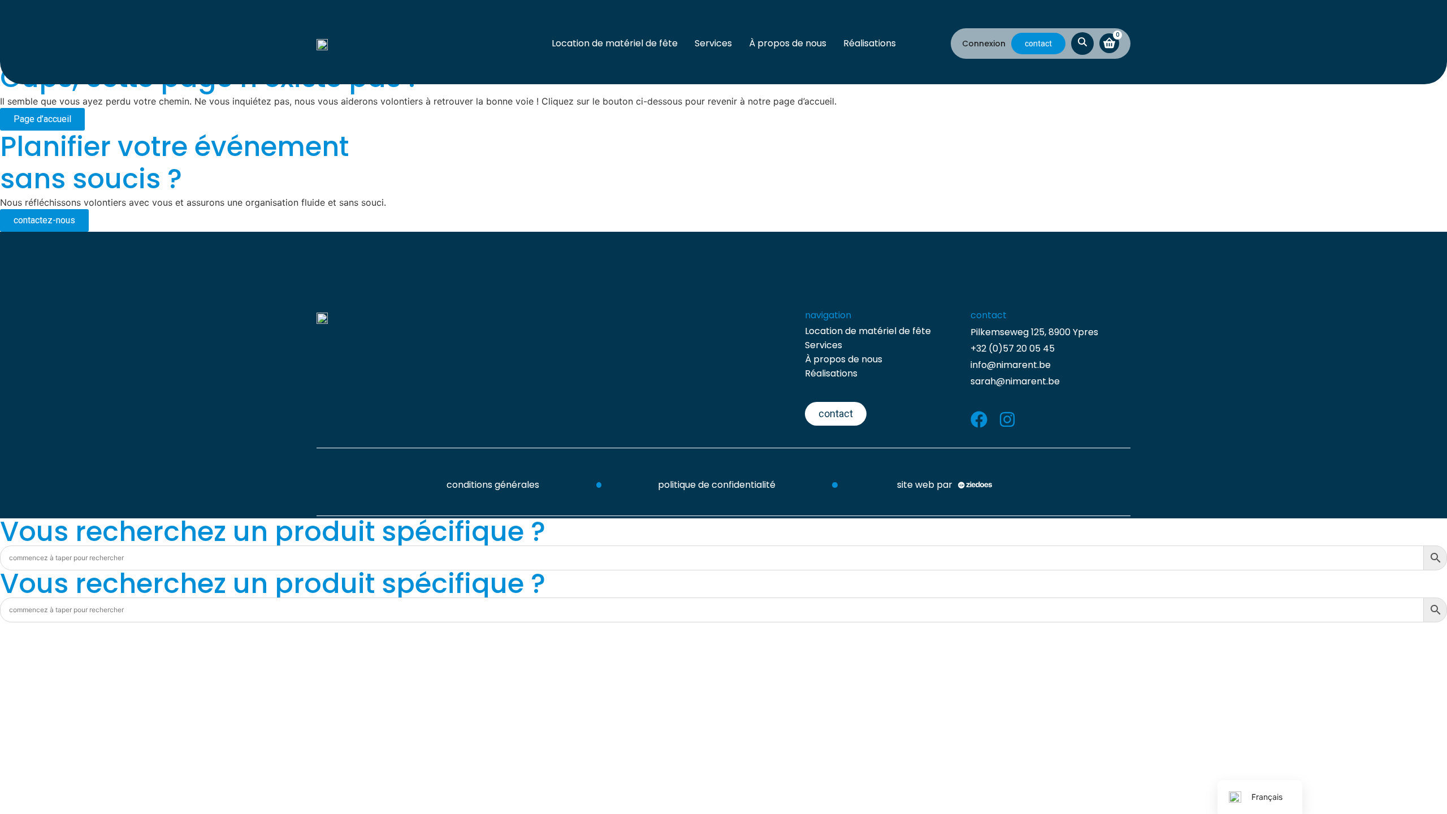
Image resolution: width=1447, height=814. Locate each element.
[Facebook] (979, 419)
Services (713, 43)
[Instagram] (1007, 419)
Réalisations (869, 43)
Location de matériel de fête (615, 43)
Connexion (984, 43)
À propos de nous (787, 43)
